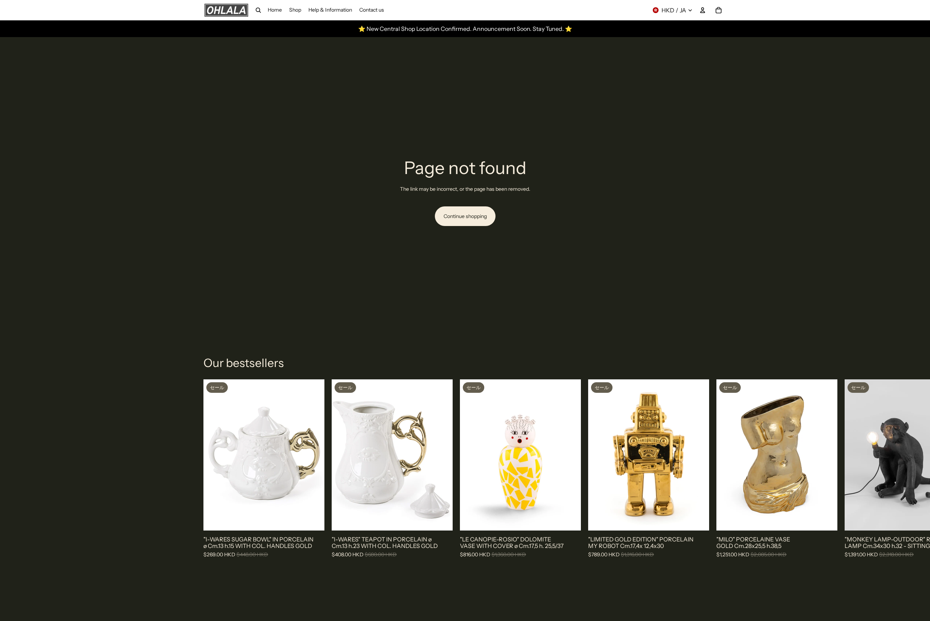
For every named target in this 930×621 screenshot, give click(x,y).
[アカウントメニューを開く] (703, 10)
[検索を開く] (258, 10)
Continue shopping (465, 216)
